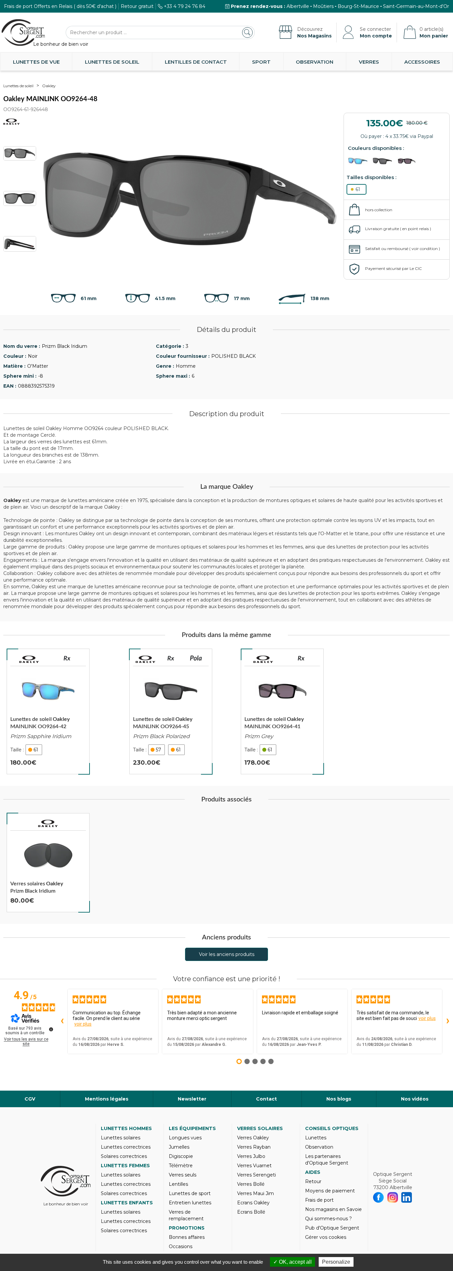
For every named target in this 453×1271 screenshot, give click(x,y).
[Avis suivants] (447, 1021)
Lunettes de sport (190, 1193)
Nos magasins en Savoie (333, 1209)
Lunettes (315, 1138)
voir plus (83, 1024)
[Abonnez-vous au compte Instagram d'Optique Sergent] (392, 1197)
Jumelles (179, 1147)
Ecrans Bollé (251, 1212)
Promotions (187, 1228)
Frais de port (319, 1200)
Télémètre (181, 1166)
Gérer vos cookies (325, 1237)
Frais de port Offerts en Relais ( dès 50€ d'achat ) (60, 6)
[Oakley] (29, 659)
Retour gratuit (137, 6)
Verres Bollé (251, 1184)
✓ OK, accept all (292, 1262)
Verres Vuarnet (254, 1166)
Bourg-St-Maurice (358, 6)
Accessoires (422, 62)
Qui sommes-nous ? (328, 1219)
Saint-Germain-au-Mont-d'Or (416, 6)
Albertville (298, 6)
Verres (369, 62)
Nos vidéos (414, 1099)
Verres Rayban (254, 1147)
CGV (30, 1099)
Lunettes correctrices (126, 1147)
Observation (314, 62)
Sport (261, 62)
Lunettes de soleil (112, 62)
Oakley (49, 85)
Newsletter (192, 1099)
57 (158, 750)
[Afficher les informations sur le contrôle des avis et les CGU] (51, 1029)
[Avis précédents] (62, 1021)
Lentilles (178, 1184)
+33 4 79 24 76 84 (184, 6)
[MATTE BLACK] (384, 161)
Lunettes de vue (36, 62)
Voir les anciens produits (226, 954)
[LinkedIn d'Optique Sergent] (406, 1197)
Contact (266, 1099)
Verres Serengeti (256, 1175)
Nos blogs (338, 1099)
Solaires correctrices (124, 1156)
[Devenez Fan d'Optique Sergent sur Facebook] (378, 1197)
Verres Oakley (253, 1138)
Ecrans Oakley (253, 1203)
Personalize (336, 1262)
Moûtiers (323, 6)
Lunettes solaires (120, 1138)
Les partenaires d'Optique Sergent (326, 1159)
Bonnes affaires (187, 1237)
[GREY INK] (359, 161)
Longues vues (185, 1138)
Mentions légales (106, 1099)
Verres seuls (182, 1175)
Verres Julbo (251, 1156)
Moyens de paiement (330, 1191)
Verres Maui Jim (255, 1193)
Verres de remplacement (186, 1215)
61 (358, 189)
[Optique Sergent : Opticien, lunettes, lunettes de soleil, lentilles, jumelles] (23, 32)
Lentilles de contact (196, 62)
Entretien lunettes (190, 1203)
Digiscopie (181, 1156)
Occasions (180, 1246)
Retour (313, 1181)
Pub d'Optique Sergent (332, 1228)
